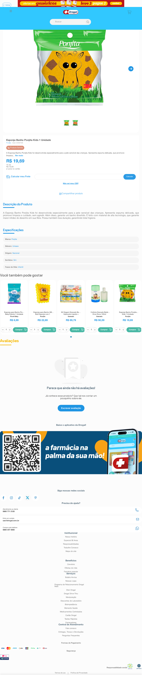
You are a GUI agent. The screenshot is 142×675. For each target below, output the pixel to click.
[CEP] (71, 177)
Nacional (15, 253)
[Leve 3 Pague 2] (71, 3)
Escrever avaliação (71, 413)
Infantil (20, 267)
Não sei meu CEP (70, 183)
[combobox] (70, 22)
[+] (13, 335)
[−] (6, 335)
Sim (15, 260)
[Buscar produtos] (87, 22)
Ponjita (14, 239)
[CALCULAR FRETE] (129, 177)
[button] (11, 11)
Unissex (15, 246)
